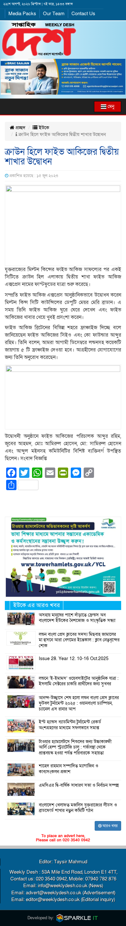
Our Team (54, 13)
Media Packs (22, 13)
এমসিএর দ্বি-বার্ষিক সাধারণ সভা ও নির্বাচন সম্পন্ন (79, 785)
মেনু (110, 106)
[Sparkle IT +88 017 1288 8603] (77, 917)
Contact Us (83, 13)
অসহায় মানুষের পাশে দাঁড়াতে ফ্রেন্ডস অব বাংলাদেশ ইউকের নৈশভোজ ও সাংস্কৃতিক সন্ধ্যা (77, 618)
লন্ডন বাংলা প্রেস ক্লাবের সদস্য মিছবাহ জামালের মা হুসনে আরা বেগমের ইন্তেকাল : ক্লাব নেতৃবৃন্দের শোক (79, 640)
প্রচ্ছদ (20, 127)
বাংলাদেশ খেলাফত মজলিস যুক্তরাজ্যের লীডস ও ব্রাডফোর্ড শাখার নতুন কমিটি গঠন (78, 808)
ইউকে (43, 127)
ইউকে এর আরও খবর (36, 605)
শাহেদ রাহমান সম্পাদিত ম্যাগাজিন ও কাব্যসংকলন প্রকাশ (68, 769)
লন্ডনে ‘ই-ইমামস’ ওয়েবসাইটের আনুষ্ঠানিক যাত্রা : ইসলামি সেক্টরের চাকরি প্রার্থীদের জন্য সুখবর (79, 681)
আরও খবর (109, 825)
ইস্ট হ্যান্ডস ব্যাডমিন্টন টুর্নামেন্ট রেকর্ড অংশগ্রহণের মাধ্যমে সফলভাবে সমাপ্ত (70, 725)
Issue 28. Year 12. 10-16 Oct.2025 (74, 659)
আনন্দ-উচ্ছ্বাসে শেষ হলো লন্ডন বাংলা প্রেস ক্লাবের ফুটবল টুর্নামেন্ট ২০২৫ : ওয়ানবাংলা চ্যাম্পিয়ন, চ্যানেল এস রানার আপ (79, 703)
